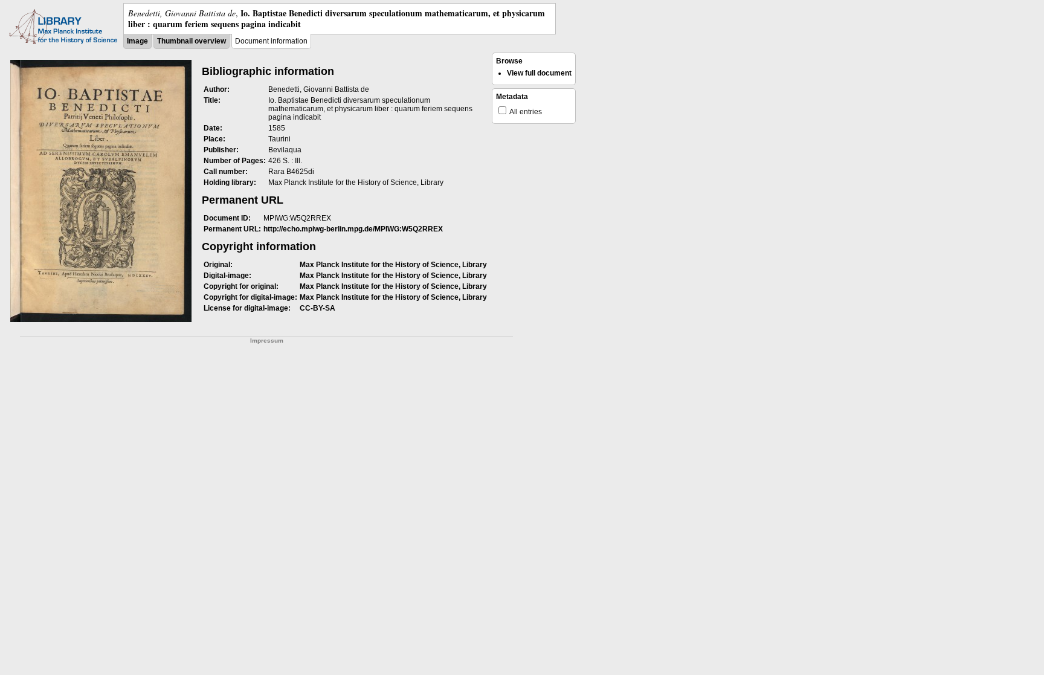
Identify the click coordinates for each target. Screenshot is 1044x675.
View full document (539, 73)
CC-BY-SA (317, 308)
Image (137, 41)
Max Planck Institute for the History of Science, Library (393, 264)
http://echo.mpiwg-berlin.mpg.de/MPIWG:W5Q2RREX (353, 229)
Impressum (266, 340)
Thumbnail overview (191, 41)
